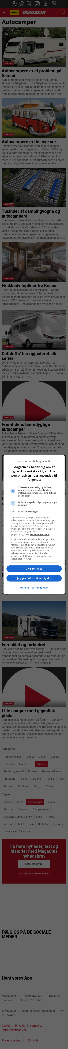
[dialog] (34, 524)
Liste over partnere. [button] (40, 534)
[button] (34, 511)
